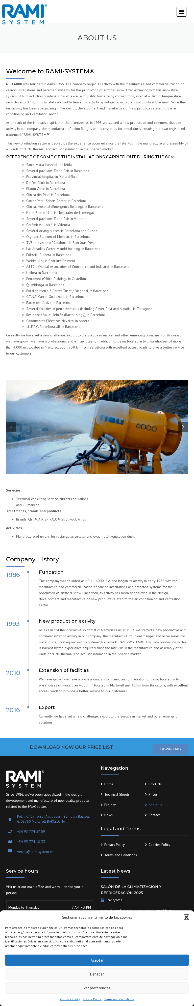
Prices (153, 794)
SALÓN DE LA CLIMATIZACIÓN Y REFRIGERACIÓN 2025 (131, 889)
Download (170, 749)
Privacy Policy (92, 999)
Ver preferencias (97, 988)
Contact (154, 815)
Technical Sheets (117, 794)
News (108, 815)
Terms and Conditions (119, 999)
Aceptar (97, 960)
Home (108, 784)
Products (155, 784)
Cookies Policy (70, 999)
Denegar (97, 974)
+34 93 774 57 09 (31, 831)
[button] (186, 917)
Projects (110, 804)
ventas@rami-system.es (35, 851)
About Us (155, 804)
